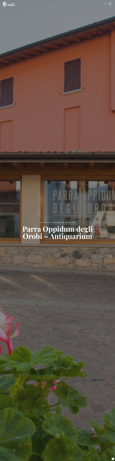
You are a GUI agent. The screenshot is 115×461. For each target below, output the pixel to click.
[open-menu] (110, 3)
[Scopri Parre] (9, 4)
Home (40, 222)
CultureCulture (48, 222)
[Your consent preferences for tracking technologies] (113, 459)
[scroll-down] (57, 436)
